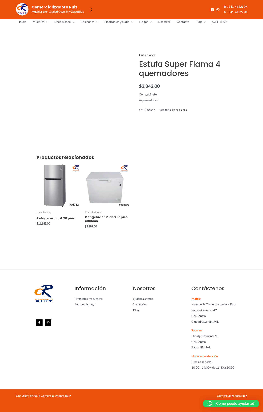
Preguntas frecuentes (89, 298)
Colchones (87, 21)
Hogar (143, 21)
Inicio (22, 21)
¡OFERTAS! (219, 21)
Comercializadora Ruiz (54, 7)
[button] (46, 22)
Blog (198, 21)
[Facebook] (212, 10)
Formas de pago (85, 304)
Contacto (183, 21)
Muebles (38, 21)
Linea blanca (62, 21)
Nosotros (164, 21)
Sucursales (140, 304)
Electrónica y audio (116, 21)
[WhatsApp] (218, 10)
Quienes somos (143, 298)
